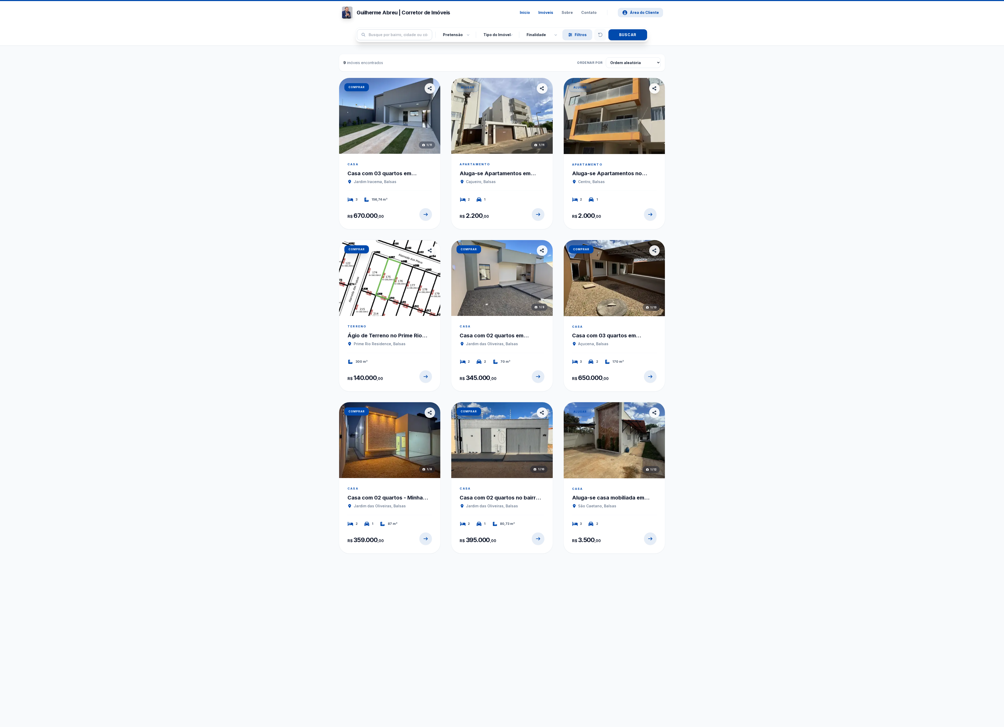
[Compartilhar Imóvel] (430, 88)
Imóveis (545, 12)
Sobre (567, 12)
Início (525, 12)
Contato (589, 12)
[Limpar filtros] (600, 35)
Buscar (627, 34)
